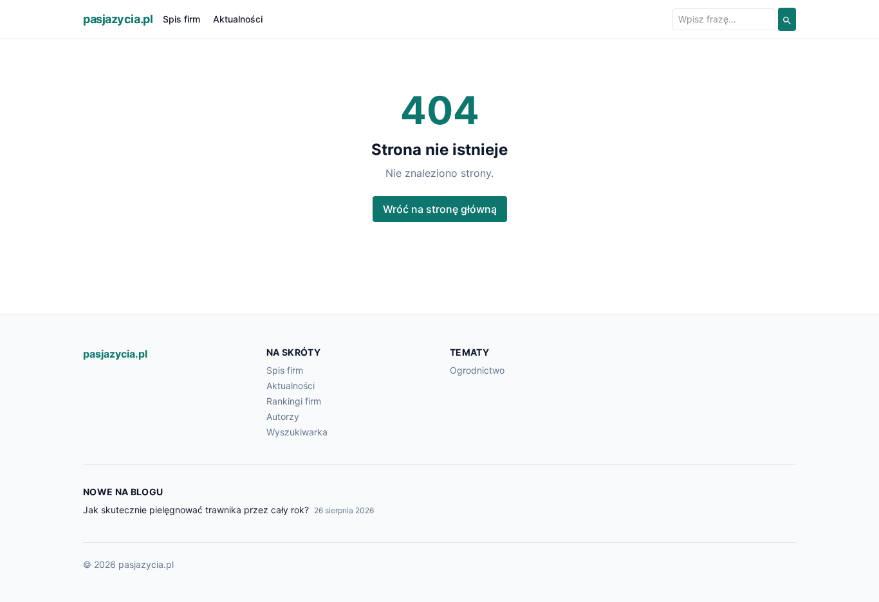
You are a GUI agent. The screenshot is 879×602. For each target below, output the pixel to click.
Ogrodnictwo (477, 370)
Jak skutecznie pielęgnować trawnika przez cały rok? (196, 509)
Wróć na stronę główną (440, 209)
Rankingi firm (293, 401)
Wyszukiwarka (297, 431)
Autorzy (282, 416)
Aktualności (238, 19)
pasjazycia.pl (118, 19)
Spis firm (181, 19)
